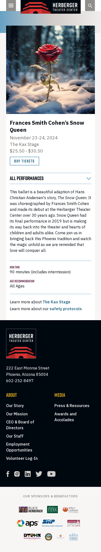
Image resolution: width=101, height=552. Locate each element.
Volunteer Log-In (22, 458)
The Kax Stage (56, 301)
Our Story (15, 405)
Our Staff (15, 436)
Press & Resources (71, 405)
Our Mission (17, 413)
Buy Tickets (24, 161)
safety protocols (66, 308)
